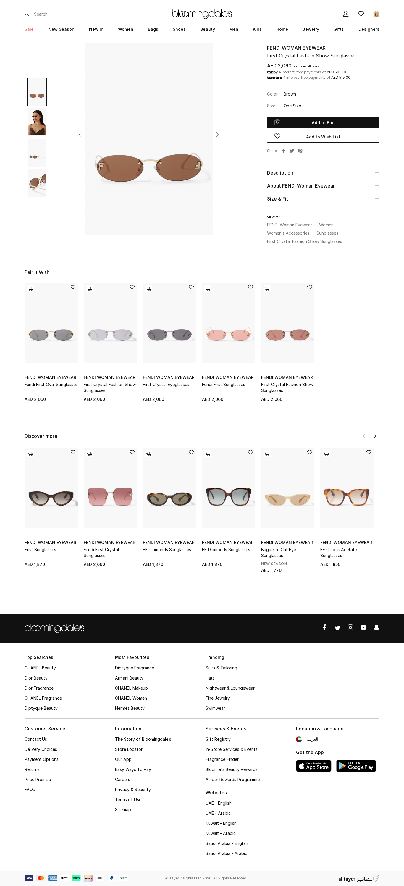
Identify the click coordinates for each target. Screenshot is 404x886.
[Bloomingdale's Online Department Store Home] (202, 14)
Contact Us (36, 739)
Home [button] (282, 29)
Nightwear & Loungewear (230, 687)
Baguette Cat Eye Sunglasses (278, 552)
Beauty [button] (207, 29)
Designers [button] (368, 29)
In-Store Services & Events (232, 749)
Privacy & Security (133, 789)
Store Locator (129, 749)
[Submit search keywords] (27, 14)
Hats (210, 677)
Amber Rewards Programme (233, 779)
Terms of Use (128, 799)
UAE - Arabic (218, 813)
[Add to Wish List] (73, 288)
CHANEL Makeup (131, 687)
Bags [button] (153, 29)
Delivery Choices (41, 749)
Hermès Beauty (130, 708)
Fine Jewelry (218, 698)
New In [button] (96, 29)
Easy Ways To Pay (133, 769)
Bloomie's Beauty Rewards (232, 769)
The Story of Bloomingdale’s (143, 739)
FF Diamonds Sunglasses (167, 549)
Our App (123, 759)
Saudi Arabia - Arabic (226, 853)
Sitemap (123, 809)
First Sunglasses (40, 549)
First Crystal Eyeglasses (166, 384)
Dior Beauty (36, 677)
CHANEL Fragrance (43, 698)
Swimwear (215, 708)
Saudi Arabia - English (227, 843)
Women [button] (125, 29)
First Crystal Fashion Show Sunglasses (110, 387)
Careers (122, 779)
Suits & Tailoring (221, 667)
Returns (32, 769)
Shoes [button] (179, 29)
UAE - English (219, 803)
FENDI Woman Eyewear (296, 48)
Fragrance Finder (222, 759)
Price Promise (38, 779)
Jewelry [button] (311, 29)
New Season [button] (61, 29)
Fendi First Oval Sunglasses (51, 384)
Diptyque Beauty (41, 708)
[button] (80, 134)
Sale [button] (29, 29)
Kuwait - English (221, 823)
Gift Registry (218, 739)
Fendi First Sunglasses (223, 384)
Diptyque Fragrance (134, 667)
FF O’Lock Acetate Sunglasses (338, 552)
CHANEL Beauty (40, 667)
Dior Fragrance (39, 687)
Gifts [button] (339, 29)
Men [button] (233, 29)
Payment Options (42, 759)
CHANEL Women (131, 698)
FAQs (30, 789)
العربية (312, 739)
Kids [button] (257, 29)
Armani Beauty (129, 677)
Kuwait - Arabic (221, 833)
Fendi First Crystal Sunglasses (101, 552)
